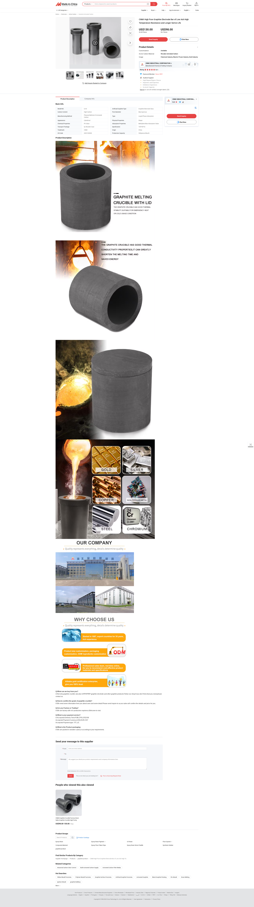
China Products (88, 892)
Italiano (117, 895)
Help (163, 10)
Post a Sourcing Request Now (110, 776)
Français (101, 895)
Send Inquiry (153, 39)
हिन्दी (154, 895)
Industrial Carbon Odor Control (66, 867)
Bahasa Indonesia (182, 895)
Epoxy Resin (59, 842)
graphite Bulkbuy (75, 882)
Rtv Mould (174, 877)
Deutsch (123, 895)
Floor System (167, 842)
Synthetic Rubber (168, 845)
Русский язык (109, 895)
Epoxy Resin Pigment (97, 842)
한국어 (143, 895)
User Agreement (138, 899)
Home (57, 14)
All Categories (62, 10)
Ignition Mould (61, 882)
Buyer (153, 10)
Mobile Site (170, 892)
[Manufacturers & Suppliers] (66, 4)
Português (94, 895)
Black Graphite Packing (159, 877)
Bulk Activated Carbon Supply (89, 867)
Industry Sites (139, 892)
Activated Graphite (142, 877)
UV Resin (129, 842)
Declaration (147, 899)
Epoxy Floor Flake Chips (98, 845)
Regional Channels (150, 892)
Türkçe (165, 895)
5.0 (173, 102)
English (81, 895)
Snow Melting (185, 877)
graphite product (61, 849)
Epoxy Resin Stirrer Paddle (135, 845)
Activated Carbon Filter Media (112, 867)
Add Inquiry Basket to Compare (95, 83)
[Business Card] (195, 108)
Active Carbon (72, 14)
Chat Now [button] (185, 39)
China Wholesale (118, 892)
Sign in (196, 5)
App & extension (174, 10)
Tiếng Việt (172, 895)
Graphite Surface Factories (103, 877)
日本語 (149, 895)
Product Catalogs (83, 837)
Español (87, 895)
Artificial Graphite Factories (124, 877)
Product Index (161, 892)
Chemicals (64, 14)
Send (70, 776)
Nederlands (131, 895)
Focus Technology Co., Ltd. (114, 899)
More (57, 886)
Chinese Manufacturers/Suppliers (103, 892)
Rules (197, 10)
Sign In (142, 90)
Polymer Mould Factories (83, 877)
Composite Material (62, 845)
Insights (177, 892)
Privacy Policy (156, 899)
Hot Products (78, 892)
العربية (137, 895)
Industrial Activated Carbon (86, 14)
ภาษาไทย (159, 895)
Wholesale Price (130, 892)
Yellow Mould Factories (64, 877)
